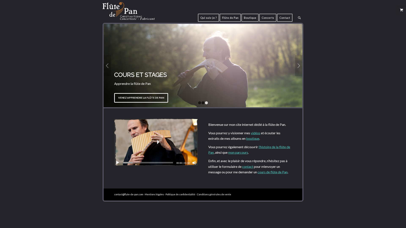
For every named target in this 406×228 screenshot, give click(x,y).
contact (247, 166)
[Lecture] (117, 163)
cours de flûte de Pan (273, 172)
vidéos (255, 133)
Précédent (107, 65)
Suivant (298, 65)
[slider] (148, 162)
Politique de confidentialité (180, 194)
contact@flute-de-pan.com (128, 194)
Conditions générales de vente (214, 194)
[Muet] (194, 163)
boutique (252, 138)
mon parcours (238, 152)
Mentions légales (154, 194)
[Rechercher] (299, 16)
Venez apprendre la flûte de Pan (141, 97)
